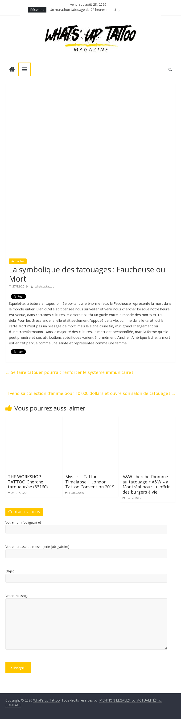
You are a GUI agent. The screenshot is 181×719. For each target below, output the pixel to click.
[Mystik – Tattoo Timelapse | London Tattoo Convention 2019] (90, 419)
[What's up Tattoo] (11, 70)
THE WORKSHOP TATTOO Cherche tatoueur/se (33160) (28, 482)
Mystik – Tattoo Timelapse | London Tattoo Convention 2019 (89, 482)
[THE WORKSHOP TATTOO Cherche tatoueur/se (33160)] (33, 419)
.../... (118, 700)
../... (149, 700)
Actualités (17, 261)
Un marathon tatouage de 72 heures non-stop (85, 9)
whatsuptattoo (44, 286)
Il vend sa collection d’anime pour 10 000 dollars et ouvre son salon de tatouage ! (91, 393)
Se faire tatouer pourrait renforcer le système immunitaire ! (69, 372)
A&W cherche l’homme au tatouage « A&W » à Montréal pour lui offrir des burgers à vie (146, 484)
